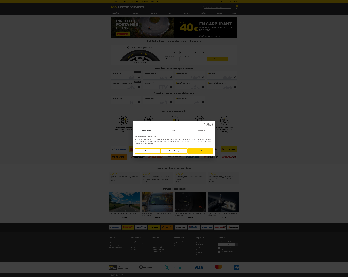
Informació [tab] (201, 130)
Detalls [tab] (174, 130)
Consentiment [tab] (146, 130)
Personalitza (173, 151)
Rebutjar (148, 151)
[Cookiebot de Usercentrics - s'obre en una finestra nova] (205, 124)
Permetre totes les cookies (200, 151)
